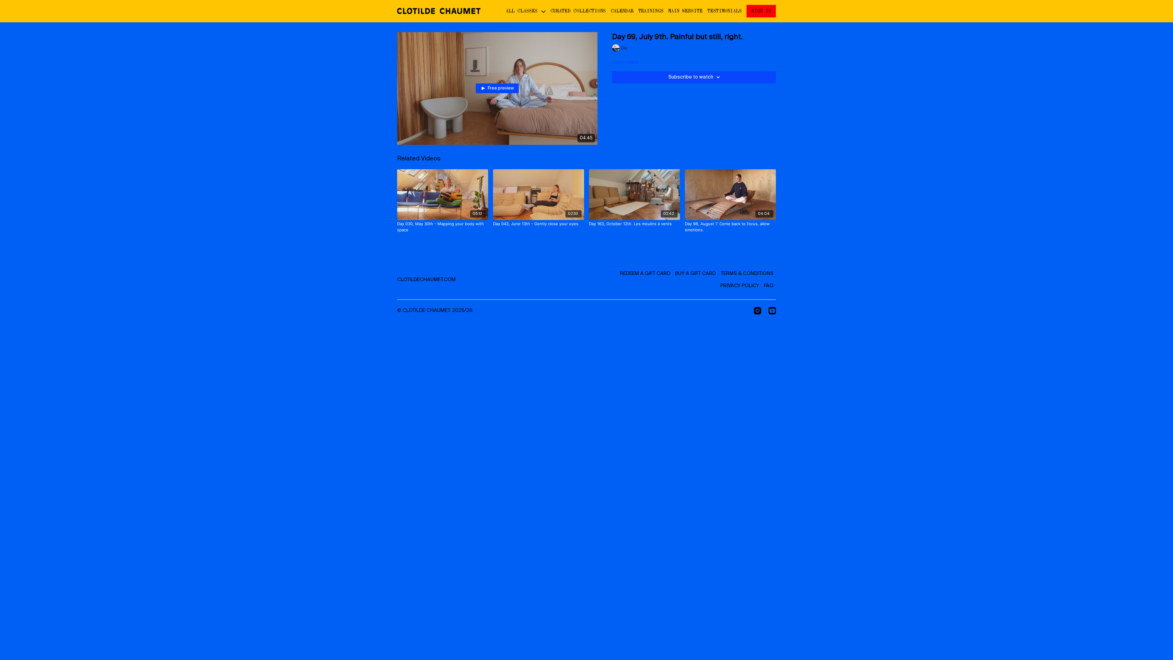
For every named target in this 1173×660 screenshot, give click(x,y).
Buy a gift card (695, 273)
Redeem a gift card (645, 273)
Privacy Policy (739, 286)
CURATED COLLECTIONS (578, 11)
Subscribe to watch (690, 77)
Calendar (622, 11)
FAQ (768, 286)
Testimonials (724, 11)
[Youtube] (772, 310)
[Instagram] (757, 310)
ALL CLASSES (523, 11)
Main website (685, 11)
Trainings (650, 11)
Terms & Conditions (747, 273)
